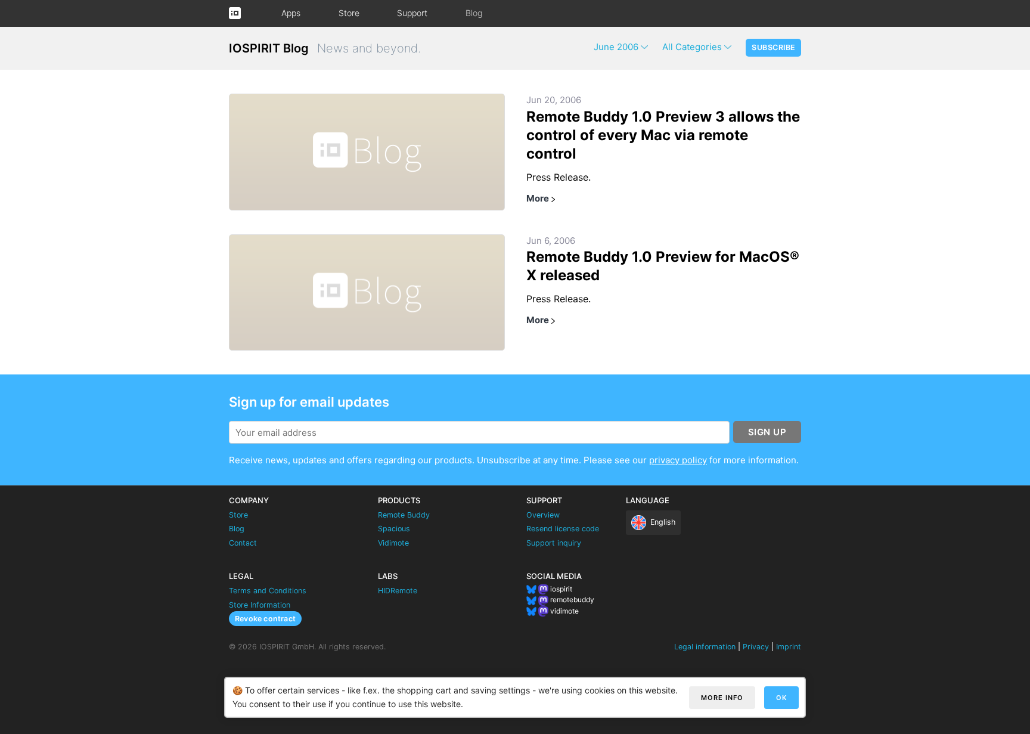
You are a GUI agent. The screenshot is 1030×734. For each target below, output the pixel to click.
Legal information (705, 646)
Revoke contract (265, 618)
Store (349, 13)
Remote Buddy (404, 514)
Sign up (767, 432)
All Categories (692, 46)
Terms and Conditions (267, 590)
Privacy (756, 646)
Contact (243, 542)
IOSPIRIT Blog (269, 48)
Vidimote (393, 542)
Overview (543, 514)
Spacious (394, 528)
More (537, 198)
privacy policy (678, 460)
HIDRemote (397, 590)
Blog (474, 13)
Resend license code (562, 528)
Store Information (259, 604)
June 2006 (616, 46)
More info (722, 697)
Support (412, 13)
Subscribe (774, 47)
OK (781, 697)
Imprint (788, 646)
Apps (290, 13)
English (662, 522)
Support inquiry (553, 542)
